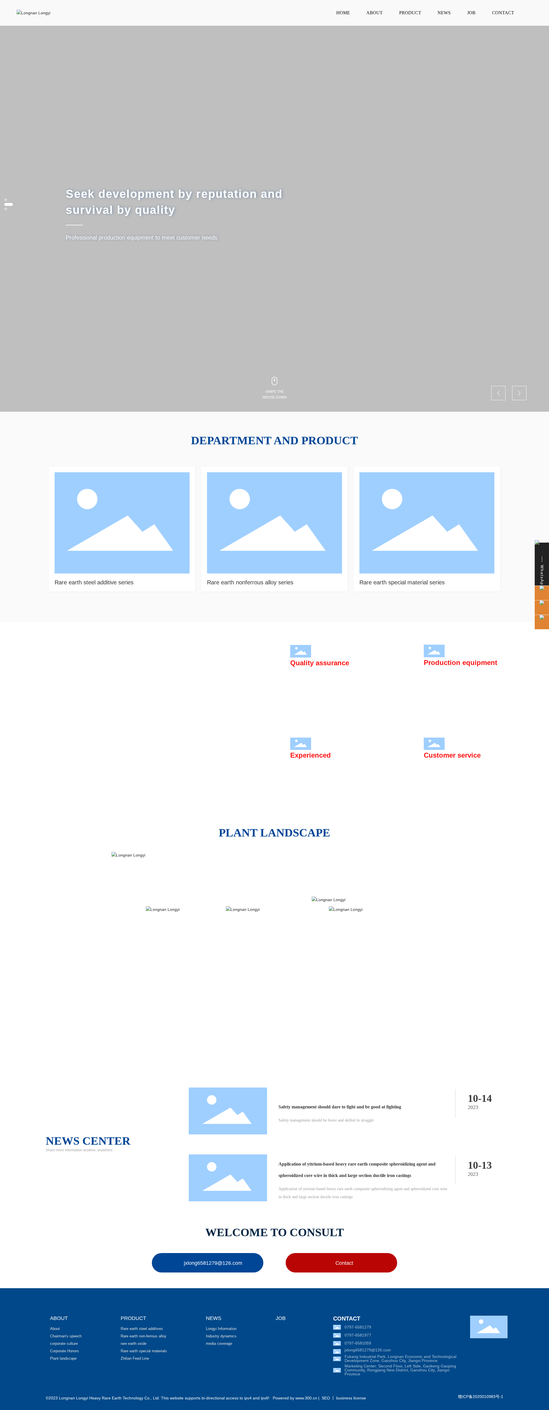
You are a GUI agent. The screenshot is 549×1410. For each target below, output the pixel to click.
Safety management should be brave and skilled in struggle (326, 1120)
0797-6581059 (358, 1343)
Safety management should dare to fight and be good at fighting (340, 1106)
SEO (326, 1398)
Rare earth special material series (402, 582)
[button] (5, 209)
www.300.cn (306, 1398)
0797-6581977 (358, 1335)
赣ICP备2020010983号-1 (480, 1396)
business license (351, 1398)
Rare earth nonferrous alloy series (250, 582)
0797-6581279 (358, 1327)
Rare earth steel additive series (94, 582)
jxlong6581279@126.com (368, 1350)
